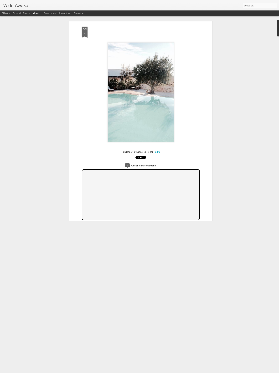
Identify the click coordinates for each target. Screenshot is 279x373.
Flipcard (16, 13)
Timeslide (78, 13)
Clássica (6, 13)
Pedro (157, 151)
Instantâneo (65, 13)
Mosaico (37, 13)
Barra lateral (50, 13)
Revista (27, 13)
